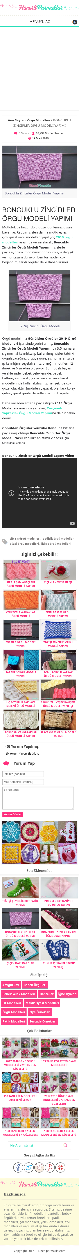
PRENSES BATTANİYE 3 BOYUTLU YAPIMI (58, 903)
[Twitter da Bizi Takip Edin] (29, 1167)
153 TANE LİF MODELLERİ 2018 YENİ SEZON (20, 1098)
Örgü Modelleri (38, 120)
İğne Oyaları (67, 994)
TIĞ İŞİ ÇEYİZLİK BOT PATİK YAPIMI (20, 903)
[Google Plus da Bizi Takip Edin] (60, 1167)
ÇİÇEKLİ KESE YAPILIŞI (58, 582)
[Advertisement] (39, 68)
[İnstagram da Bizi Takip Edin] (39, 1167)
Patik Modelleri (13, 1021)
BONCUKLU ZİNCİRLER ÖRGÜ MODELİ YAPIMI (20, 934)
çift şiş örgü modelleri (25, 538)
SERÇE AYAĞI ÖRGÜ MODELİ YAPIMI (58, 734)
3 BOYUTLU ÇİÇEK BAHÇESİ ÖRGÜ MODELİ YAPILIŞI (58, 704)
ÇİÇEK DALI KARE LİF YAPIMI (20, 965)
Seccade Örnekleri (43, 1021)
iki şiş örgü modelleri (56, 544)
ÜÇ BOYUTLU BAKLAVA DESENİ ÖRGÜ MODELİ (21, 704)
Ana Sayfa (16, 120)
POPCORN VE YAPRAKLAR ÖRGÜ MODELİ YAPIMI (21, 734)
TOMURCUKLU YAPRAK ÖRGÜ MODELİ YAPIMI (58, 674)
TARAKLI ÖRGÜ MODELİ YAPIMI (21, 674)
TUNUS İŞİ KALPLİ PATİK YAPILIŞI (59, 965)
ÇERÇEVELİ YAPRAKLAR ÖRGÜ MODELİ (21, 614)
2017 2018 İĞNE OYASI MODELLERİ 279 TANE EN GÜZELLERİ (20, 1065)
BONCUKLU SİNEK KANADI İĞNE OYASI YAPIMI (58, 934)
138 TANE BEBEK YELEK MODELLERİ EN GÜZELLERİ (20, 1133)
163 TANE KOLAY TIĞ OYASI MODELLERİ (58, 1063)
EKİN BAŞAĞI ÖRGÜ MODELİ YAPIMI (58, 614)
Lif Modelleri (11, 1003)
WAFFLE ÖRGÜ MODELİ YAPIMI (21, 644)
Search (65, 1145)
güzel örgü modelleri (24, 544)
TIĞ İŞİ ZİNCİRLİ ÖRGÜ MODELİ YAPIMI (58, 644)
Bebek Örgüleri (35, 985)
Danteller (47, 994)
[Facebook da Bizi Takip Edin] (18, 1167)
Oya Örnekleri (40, 1012)
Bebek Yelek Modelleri (18, 994)
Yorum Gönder (13, 814)
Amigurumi (10, 985)
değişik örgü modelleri (59, 538)
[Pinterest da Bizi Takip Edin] (50, 1167)
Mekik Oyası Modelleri (42, 1003)
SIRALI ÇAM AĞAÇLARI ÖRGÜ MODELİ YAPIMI (21, 584)
